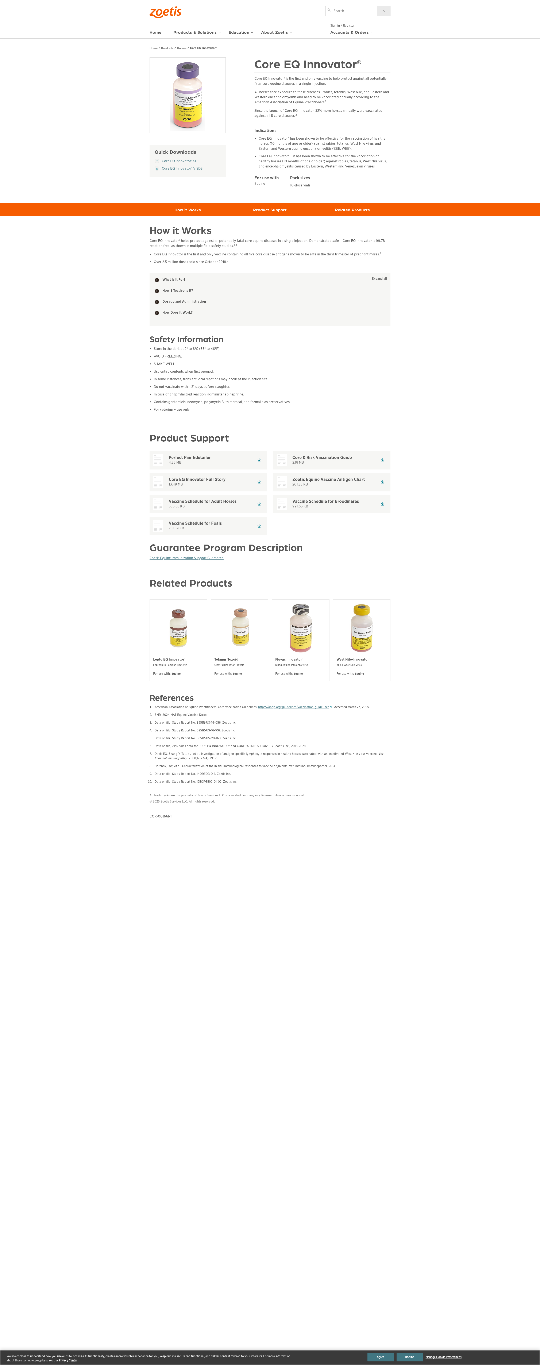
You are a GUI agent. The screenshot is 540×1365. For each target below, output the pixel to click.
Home (156, 32)
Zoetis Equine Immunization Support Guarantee (187, 558)
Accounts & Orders (349, 32)
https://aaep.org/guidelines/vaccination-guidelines (295, 707)
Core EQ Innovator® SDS (177, 161)
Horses (181, 48)
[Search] (383, 11)
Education (239, 32)
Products (167, 48)
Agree (381, 1357)
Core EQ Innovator (203, 48)
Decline (409, 1357)
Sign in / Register (342, 25)
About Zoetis (274, 32)
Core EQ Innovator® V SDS (178, 168)
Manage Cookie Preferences (444, 1357)
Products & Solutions (195, 32)
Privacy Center (68, 1360)
